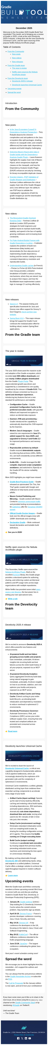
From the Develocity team (18, 78)
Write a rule (13, 599)
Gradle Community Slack (25, 1003)
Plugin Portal (23, 381)
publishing (16, 507)
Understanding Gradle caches (21, 266)
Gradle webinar (26, 902)
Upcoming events (14, 89)
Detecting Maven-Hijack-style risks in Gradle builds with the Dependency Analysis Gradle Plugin (24, 154)
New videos (16, 58)
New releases (17, 62)
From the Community (16, 51)
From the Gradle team (16, 65)
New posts (16, 54)
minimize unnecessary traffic (29, 502)
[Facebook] (18, 1038)
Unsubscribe (29, 1035)
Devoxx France (26, 914)
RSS (10, 979)
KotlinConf (23, 934)
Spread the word (14, 92)
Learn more (13, 875)
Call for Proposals (16, 983)
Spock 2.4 (14, 304)
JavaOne (23, 944)
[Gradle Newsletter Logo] (24, 12)
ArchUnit (16, 575)
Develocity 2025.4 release (22, 81)
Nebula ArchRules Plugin (15, 572)
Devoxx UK (23, 923)
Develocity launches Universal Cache (27, 85)
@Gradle (16, 1005)
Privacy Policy (19, 1035)
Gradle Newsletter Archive (20, 976)
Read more (12, 731)
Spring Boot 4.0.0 (17, 318)
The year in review (19, 68)
